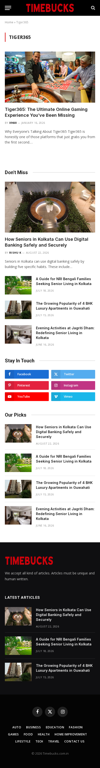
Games (13, 734)
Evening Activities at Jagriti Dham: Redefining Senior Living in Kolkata (65, 333)
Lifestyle (23, 741)
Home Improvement (71, 734)
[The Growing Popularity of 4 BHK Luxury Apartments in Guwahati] (18, 310)
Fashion (76, 727)
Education (55, 727)
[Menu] (8, 7)
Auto (16, 727)
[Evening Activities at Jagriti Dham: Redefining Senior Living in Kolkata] (18, 334)
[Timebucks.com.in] (50, 7)
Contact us (74, 741)
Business (33, 727)
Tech (39, 741)
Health (44, 734)
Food (28, 734)
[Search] (92, 7)
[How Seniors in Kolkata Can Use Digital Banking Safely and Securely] (50, 207)
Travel (53, 741)
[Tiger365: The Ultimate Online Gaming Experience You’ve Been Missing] (50, 77)
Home (9, 22)
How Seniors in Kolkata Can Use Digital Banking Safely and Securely (63, 432)
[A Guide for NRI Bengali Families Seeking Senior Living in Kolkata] (18, 285)
